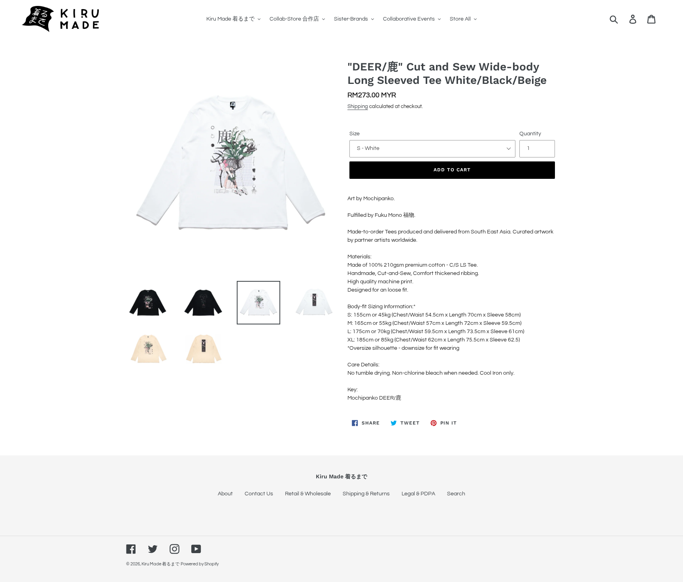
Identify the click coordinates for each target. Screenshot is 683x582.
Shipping (357, 106)
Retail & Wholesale (308, 494)
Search (456, 494)
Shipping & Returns (366, 494)
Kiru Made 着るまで (160, 564)
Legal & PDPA (418, 494)
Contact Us (259, 494)
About (225, 494)
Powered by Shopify (200, 564)
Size (354, 133)
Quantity (530, 133)
